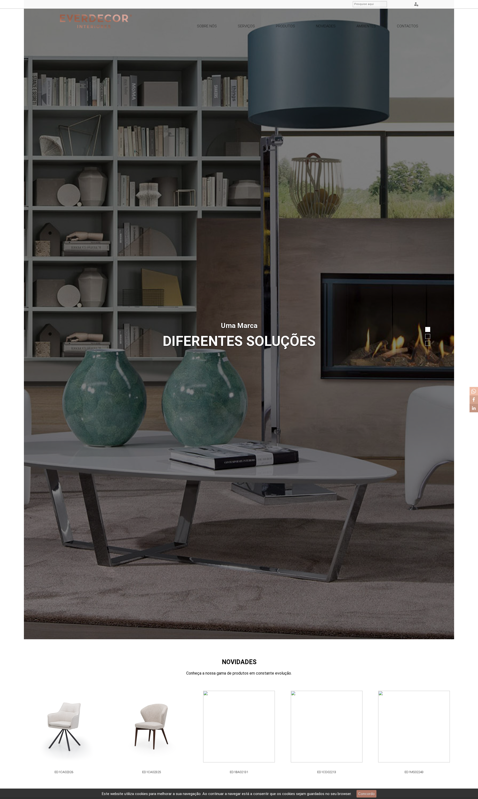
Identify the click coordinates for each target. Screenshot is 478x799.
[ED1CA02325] (113, 727)
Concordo (366, 794)
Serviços (246, 26)
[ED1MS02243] (376, 727)
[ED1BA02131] (201, 727)
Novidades (326, 26)
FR (407, 4)
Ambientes (366, 26)
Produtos (285, 26)
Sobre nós (207, 26)
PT (394, 4)
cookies (141, 794)
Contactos (407, 26)
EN (401, 4)
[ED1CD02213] (288, 727)
